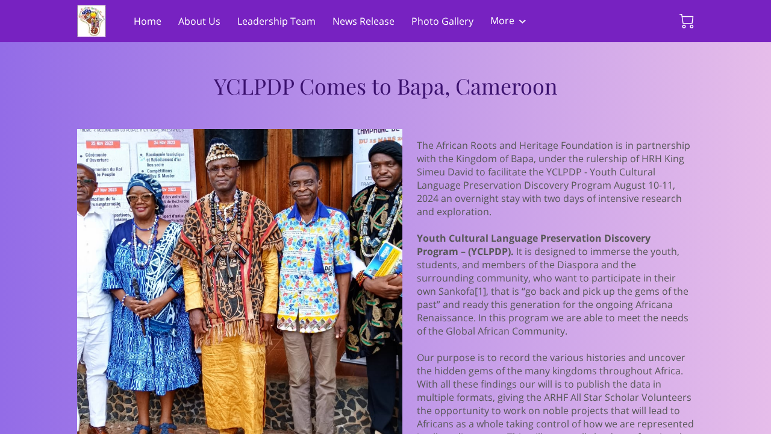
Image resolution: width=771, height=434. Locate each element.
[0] (686, 21)
